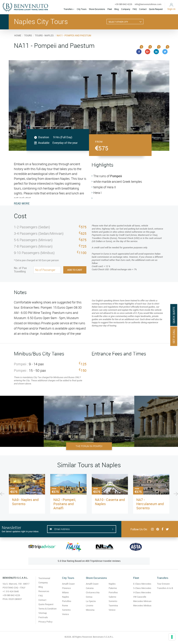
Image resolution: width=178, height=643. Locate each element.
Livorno (89, 605)
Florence (66, 588)
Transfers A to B (165, 588)
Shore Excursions (97, 9)
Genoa (89, 596)
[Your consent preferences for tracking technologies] (172, 637)
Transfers (68, 9)
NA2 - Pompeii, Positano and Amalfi (64, 503)
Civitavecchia (92, 592)
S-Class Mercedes (142, 588)
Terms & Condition (47, 608)
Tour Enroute (163, 583)
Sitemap (42, 612)
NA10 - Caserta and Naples (110, 501)
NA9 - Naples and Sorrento (25, 501)
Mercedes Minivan (142, 601)
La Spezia (91, 601)
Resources (43, 591)
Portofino (66, 601)
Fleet (109, 9)
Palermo (113, 588)
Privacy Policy (45, 621)
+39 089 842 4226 (123, 4)
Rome (65, 605)
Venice (65, 614)
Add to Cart (74, 269)
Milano (65, 592)
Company (125, 9)
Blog (116, 9)
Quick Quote (174, 315)
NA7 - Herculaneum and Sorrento (150, 503)
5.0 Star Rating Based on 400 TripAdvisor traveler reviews (89, 560)
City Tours (81, 9)
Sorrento (66, 609)
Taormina (113, 605)
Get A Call (174, 336)
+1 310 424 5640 (11, 591)
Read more (22, 203)
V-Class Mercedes (142, 592)
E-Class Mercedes (142, 583)
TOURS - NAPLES (44, 35)
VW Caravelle (139, 596)
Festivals (43, 617)
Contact (143, 9)
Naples (65, 596)
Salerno (112, 596)
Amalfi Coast (68, 583)
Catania (90, 588)
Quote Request (156, 9)
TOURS (28, 35)
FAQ (135, 9)
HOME (17, 35)
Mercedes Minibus (142, 605)
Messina (90, 609)
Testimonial (44, 578)
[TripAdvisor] (42, 547)
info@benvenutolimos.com (148, 4)
